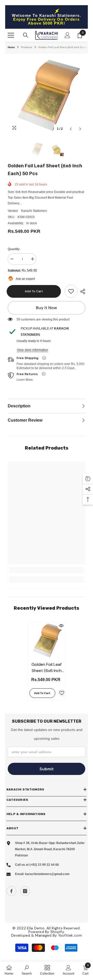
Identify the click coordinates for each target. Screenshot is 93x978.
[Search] (25, 35)
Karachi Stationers (34, 211)
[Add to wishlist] (62, 693)
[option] (46, 95)
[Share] (81, 291)
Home (11, 47)
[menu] (11, 35)
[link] (71, 291)
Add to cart (35, 291)
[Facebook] (11, 891)
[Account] (67, 35)
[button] (70, 128)
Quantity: (14, 249)
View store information (32, 350)
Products (26, 47)
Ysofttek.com (70, 935)
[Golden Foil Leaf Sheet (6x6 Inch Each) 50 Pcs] (46, 640)
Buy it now (46, 307)
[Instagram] (25, 891)
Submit (47, 769)
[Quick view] (61, 626)
